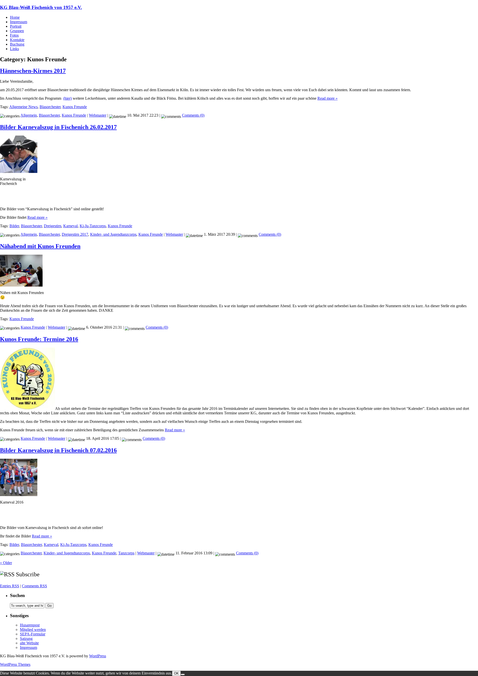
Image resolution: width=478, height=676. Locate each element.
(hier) (67, 98)
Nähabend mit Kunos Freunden (40, 246)
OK (176, 673)
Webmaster (97, 115)
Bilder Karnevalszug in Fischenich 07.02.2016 (58, 450)
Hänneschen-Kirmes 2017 (33, 71)
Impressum (18, 22)
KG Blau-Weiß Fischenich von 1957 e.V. (41, 7)
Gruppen (17, 31)
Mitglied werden (33, 629)
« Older (6, 563)
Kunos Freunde (74, 107)
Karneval (70, 226)
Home (15, 17)
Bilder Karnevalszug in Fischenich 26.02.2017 (58, 127)
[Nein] (183, 674)
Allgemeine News (23, 107)
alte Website (29, 643)
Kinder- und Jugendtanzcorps (113, 234)
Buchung (17, 44)
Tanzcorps (126, 553)
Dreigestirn (52, 226)
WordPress (97, 656)
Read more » (327, 98)
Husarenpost (30, 625)
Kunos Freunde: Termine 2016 (39, 339)
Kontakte (17, 40)
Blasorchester (50, 107)
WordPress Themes (15, 664)
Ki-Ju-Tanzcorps (93, 226)
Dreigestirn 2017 (75, 234)
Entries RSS (9, 586)
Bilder (14, 226)
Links (14, 49)
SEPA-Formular (32, 634)
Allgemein (28, 115)
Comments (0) (193, 115)
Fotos (14, 35)
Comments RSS (34, 586)
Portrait (15, 26)
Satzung (26, 638)
